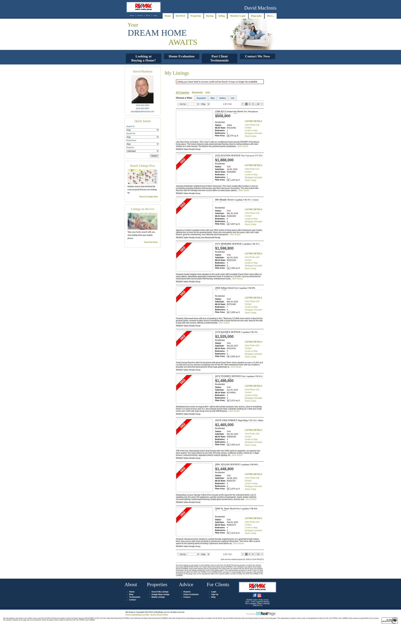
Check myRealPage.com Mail (137, 615)
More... (270, 16)
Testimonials (134, 597)
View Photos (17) (252, 169)
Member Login (237, 16)
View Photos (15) (252, 125)
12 (258, 104)
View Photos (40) (252, 213)
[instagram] (259, 597)
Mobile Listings (158, 597)
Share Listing (250, 136)
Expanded (201, 98)
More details (243, 146)
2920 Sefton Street (235, 289)
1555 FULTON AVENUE (239, 156)
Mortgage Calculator (253, 133)
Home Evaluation (191, 594)
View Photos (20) (252, 257)
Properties (195, 16)
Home (132, 15)
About (148, 15)
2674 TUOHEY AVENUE (239, 377)
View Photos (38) (252, 478)
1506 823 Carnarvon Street (236, 112)
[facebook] (255, 597)
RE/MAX (180, 16)
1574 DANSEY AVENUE (236, 333)
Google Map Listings (160, 594)
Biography (256, 16)
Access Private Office (159, 615)
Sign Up (214, 594)
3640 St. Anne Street (236, 509)
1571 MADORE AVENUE (237, 245)
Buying (209, 16)
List (232, 98)
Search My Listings (160, 592)
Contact (140, 15)
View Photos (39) (252, 434)
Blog (131, 594)
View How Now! (151, 242)
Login (155, 15)
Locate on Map (251, 130)
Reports (187, 592)
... (255, 104)
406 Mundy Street (236, 200)
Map (212, 98)
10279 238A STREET (239, 420)
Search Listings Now (148, 197)
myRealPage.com (261, 614)
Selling (221, 16)
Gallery (222, 98)
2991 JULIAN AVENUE (236, 465)
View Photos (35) (252, 390)
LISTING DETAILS (253, 121)
